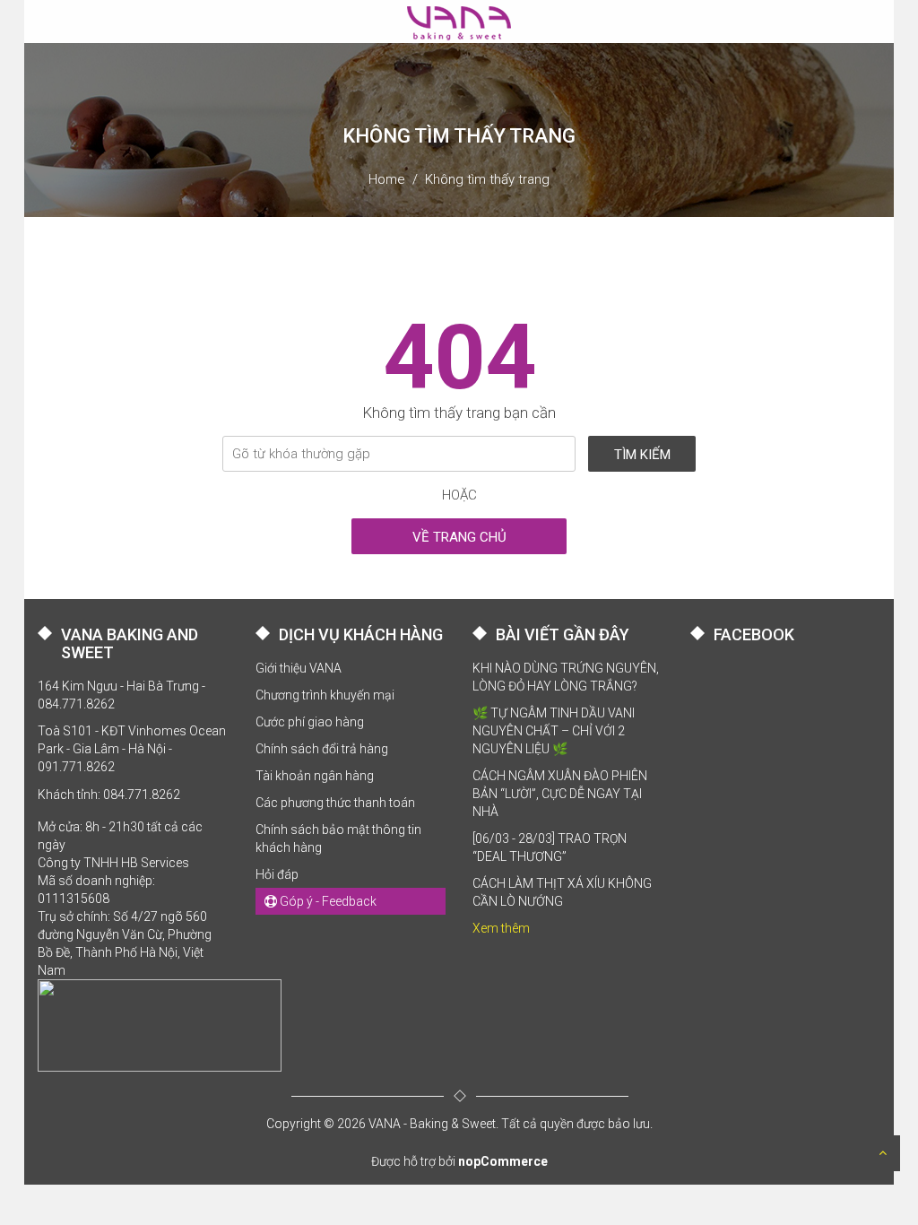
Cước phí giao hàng (309, 722)
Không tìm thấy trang (487, 179)
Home (386, 179)
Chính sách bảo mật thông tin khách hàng (338, 838)
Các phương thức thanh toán (335, 802)
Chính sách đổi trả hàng (321, 749)
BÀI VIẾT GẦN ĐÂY (562, 634)
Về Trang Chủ (459, 537)
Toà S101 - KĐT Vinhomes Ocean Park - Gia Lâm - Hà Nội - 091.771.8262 (132, 749)
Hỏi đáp (277, 874)
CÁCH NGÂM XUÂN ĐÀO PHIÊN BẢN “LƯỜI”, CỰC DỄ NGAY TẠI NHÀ (559, 794)
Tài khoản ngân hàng (314, 776)
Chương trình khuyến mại (324, 695)
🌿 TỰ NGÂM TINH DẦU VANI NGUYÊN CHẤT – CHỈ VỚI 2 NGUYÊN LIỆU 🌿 (553, 731)
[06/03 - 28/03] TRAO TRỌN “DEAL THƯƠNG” (549, 847)
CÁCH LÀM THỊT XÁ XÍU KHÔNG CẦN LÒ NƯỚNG (562, 892)
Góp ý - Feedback (327, 901)
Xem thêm (501, 928)
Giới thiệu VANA (298, 668)
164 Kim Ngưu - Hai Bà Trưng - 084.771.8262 (121, 695)
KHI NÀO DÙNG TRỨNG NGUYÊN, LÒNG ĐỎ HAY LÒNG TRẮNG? (565, 677)
